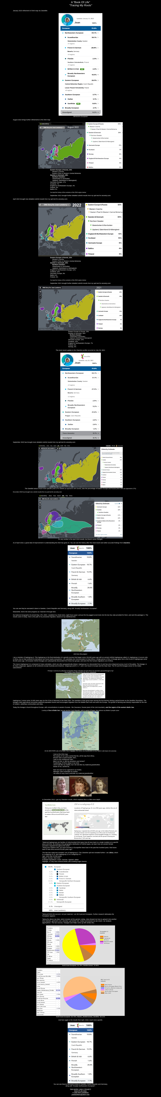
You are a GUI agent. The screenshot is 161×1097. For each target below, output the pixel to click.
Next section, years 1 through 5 (80, 1089)
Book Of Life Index (80, 1091)
